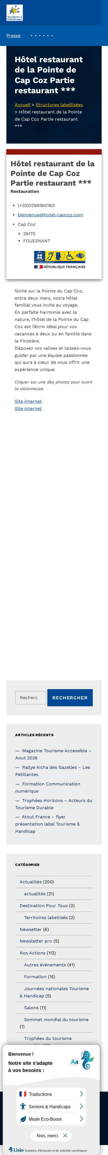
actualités (34, 893)
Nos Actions (32, 953)
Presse (13, 35)
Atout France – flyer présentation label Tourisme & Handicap (47, 824)
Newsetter (31, 929)
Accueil (22, 104)
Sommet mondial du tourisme (56, 1019)
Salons (31, 1007)
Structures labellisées (59, 104)
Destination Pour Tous (44, 905)
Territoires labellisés (46, 917)
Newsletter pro (36, 941)
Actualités (31, 881)
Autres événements (45, 964)
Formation (35, 976)
